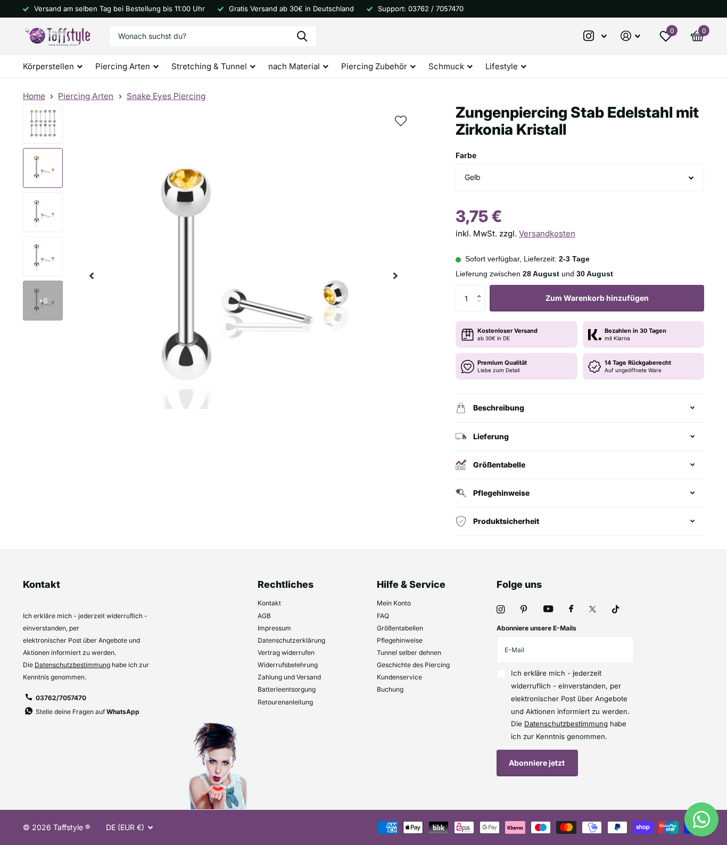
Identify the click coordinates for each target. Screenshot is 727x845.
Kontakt (269, 603)
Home (34, 96)
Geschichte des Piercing (413, 665)
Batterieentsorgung (287, 689)
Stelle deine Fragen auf (87, 712)
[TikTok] (615, 609)
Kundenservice (399, 677)
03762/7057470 (61, 698)
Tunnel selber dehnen (409, 653)
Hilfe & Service (411, 584)
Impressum (274, 628)
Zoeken (302, 36)
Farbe (466, 155)
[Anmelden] (630, 36)
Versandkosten (547, 233)
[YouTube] (548, 609)
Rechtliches (285, 584)
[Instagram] (501, 609)
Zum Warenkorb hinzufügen (597, 297)
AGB (264, 616)
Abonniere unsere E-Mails (536, 628)
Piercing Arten (85, 96)
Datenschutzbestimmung (72, 665)
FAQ (383, 616)
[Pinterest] (524, 609)
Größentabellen (400, 628)
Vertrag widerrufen (286, 653)
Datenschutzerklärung (291, 640)
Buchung (390, 689)
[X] (592, 609)
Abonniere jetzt (537, 762)
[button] (91, 276)
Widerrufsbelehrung (288, 665)
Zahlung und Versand (289, 677)
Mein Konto (394, 603)
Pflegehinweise (400, 640)
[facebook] (571, 609)
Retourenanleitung (285, 702)
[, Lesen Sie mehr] (595, 36)
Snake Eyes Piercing (166, 96)
